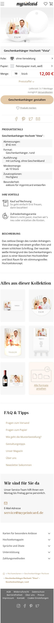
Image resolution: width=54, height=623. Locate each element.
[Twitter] (31, 119)
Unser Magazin (14, 451)
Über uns (11, 458)
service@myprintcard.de (23, 512)
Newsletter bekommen (19, 465)
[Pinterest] (23, 119)
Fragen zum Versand (17, 423)
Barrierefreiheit (14, 594)
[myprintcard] (27, 6)
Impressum (8, 598)
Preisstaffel (25, 81)
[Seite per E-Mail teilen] (37, 118)
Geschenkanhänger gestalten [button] (27, 99)
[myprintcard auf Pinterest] (31, 606)
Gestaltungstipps (15, 444)
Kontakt (21, 598)
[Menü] (4, 3)
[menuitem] (45, 4)
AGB (8, 591)
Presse (41, 594)
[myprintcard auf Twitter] (38, 606)
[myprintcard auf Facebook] (25, 606)
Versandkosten (45, 92)
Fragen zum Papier (16, 430)
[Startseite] (4, 573)
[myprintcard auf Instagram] (19, 606)
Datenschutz (38, 591)
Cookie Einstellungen (38, 598)
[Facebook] (16, 119)
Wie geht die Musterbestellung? (23, 437)
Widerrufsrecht (21, 591)
